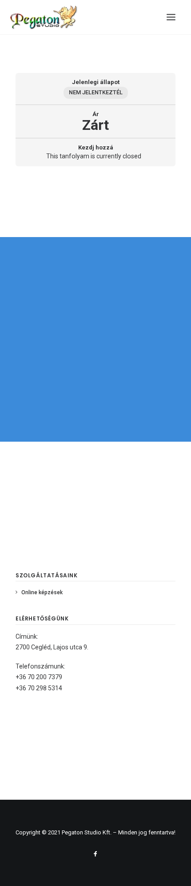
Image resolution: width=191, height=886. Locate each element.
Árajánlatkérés (95, 399)
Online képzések (42, 592)
